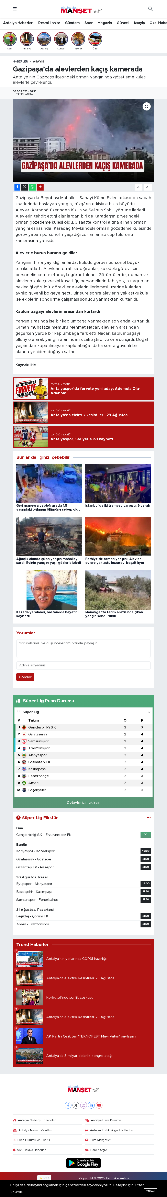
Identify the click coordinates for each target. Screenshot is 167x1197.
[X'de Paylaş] (24, 187)
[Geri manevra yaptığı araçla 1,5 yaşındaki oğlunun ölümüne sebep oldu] (49, 483)
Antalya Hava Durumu (106, 1120)
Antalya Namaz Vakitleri (35, 1130)
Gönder (25, 677)
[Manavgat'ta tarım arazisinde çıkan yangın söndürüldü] (118, 589)
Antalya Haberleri (18, 23)
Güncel (123, 23)
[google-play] (84, 1163)
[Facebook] (68, 1105)
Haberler (20, 61)
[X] (76, 1105)
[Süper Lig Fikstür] (149, 818)
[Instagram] (83, 1105)
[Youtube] (99, 1105)
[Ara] (150, 9)
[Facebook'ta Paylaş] (17, 187)
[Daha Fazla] (40, 187)
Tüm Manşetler (100, 1140)
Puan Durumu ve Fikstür (34, 1140)
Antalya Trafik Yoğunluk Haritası (112, 1130)
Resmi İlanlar (49, 23)
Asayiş (139, 23)
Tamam (150, 1191)
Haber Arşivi (98, 1150)
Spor (89, 23)
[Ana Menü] (15, 9)
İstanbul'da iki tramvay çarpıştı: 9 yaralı (117, 505)
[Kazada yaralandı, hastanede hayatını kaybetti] (49, 589)
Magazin (105, 23)
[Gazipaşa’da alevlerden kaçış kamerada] (83, 140)
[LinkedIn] (91, 1105)
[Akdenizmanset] (81, 9)
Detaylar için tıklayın (83, 802)
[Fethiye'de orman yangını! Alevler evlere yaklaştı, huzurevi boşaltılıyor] (118, 536)
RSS (46, 1178)
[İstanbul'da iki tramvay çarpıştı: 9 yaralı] (118, 483)
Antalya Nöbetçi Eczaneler (37, 1120)
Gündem (72, 23)
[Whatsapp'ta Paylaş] (32, 187)
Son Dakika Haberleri (31, 1150)
